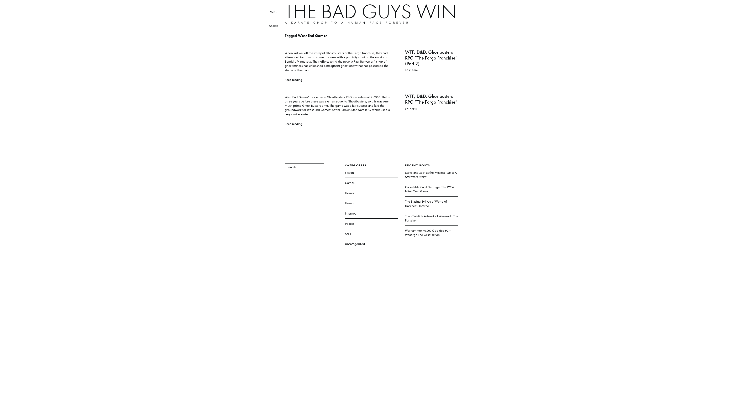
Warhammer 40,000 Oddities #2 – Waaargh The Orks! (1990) (428, 232)
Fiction (349, 172)
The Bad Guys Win (371, 11)
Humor (350, 203)
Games (350, 182)
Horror (349, 193)
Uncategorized (355, 244)
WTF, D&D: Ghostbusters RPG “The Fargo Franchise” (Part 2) (431, 58)
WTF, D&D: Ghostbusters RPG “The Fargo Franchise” (431, 99)
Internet (350, 213)
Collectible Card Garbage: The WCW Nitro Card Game (429, 189)
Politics (349, 223)
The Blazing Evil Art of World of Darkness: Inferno (426, 203)
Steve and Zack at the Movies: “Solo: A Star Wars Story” (431, 174)
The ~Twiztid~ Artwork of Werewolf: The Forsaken (431, 218)
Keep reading (293, 80)
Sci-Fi (348, 233)
